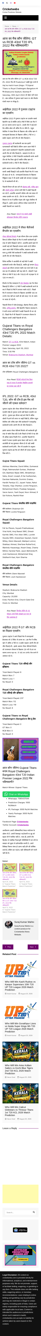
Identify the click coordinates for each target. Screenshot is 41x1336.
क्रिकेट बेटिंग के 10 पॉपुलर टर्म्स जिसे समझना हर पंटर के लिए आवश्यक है (19, 614)
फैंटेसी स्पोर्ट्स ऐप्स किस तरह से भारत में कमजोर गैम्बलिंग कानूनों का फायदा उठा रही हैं (20, 382)
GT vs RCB (13, 342)
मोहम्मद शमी (26, 187)
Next (31, 947)
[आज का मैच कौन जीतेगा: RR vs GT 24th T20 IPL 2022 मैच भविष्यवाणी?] (10, 893)
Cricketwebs (11, 9)
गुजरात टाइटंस (7, 143)
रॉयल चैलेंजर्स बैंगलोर (9, 236)
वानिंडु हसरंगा (11, 308)
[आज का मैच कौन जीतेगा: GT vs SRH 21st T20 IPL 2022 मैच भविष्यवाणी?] (26, 867)
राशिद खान (34, 187)
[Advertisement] (20, 1194)
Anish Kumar (11, 994)
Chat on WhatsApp (18, 794)
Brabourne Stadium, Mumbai (21, 355)
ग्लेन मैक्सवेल (24, 283)
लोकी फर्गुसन (9, 190)
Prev (9, 947)
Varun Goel (11, 1077)
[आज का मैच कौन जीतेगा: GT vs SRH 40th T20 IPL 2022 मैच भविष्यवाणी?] (10, 867)
